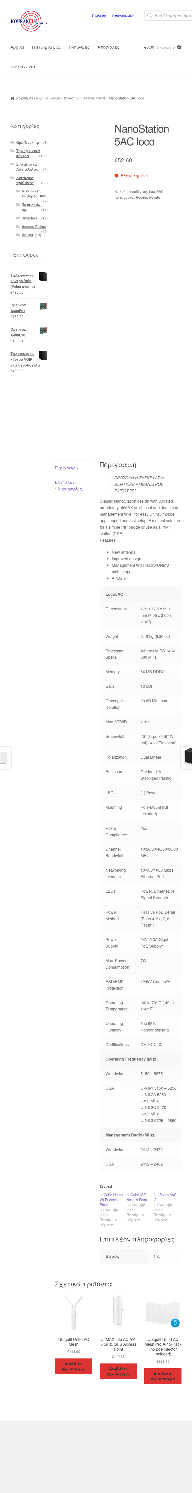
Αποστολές (109, 47)
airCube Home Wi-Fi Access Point (111, 1199)
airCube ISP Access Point (137, 1197)
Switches (29, 217)
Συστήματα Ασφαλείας (27, 167)
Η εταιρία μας (46, 47)
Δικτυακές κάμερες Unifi (34, 193)
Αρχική (17, 47)
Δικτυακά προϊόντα (63, 97)
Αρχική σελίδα (29, 97)
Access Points (95, 97)
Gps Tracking (27, 142)
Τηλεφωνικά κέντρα (28, 153)
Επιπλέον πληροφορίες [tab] (68, 485)
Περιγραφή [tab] (66, 468)
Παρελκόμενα (32, 207)
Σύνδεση (99, 15)
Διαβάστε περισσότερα (74, 1366)
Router (27, 234)
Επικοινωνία (123, 15)
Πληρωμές (79, 47)
